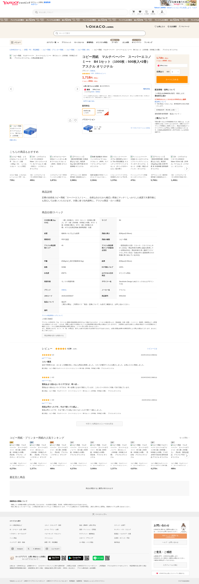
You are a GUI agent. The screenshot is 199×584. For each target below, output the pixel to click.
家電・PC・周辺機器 (31, 50)
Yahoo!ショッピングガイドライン (94, 581)
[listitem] (27, 525)
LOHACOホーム (15, 50)
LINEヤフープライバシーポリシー (34, 581)
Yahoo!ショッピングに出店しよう (179, 8)
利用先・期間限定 (95, 91)
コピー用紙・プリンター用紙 (52, 50)
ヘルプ (194, 8)
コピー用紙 (70, 50)
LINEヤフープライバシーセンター (57, 581)
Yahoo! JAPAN (160, 8)
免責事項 (79, 581)
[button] (175, 71)
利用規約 (72, 581)
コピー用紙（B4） (84, 50)
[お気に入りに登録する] (75, 120)
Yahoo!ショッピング (16, 581)
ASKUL (64, 290)
